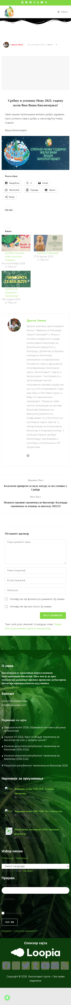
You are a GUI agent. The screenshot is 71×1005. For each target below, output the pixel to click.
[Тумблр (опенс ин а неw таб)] (38, 2)
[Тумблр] (35, 965)
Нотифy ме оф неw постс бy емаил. (31, 606)
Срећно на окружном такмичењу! (11, 292)
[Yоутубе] (45, 965)
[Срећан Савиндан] (48, 243)
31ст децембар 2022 (36, 45)
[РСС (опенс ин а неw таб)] (46, 2)
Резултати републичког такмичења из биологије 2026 (36, 765)
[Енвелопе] (55, 965)
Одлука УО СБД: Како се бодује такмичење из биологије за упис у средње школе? (31, 738)
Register (7, 930)
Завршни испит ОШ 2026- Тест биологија (38, 811)
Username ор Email (13, 884)
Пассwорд (8, 899)
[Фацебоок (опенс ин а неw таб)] (26, 2)
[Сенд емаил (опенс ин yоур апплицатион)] (49, 2)
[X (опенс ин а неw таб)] (22, 2)
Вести (50, 45)
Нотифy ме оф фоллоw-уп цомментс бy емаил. (37, 599)
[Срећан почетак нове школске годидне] (16, 243)
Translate (27, 870)
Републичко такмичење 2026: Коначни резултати (37, 831)
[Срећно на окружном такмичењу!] (16, 279)
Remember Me (15, 913)
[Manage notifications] (7, 997)
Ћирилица (22, 858)
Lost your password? (25, 930)
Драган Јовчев (17, 45)
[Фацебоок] (6, 965)
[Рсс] (65, 965)
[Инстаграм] (16, 965)
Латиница (7, 858)
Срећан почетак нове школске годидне (14, 256)
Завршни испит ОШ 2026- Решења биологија (34, 791)
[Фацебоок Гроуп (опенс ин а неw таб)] (30, 2)
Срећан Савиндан (48, 253)
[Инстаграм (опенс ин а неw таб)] (34, 2)
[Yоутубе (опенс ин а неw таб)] (42, 2)
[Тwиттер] (26, 965)
